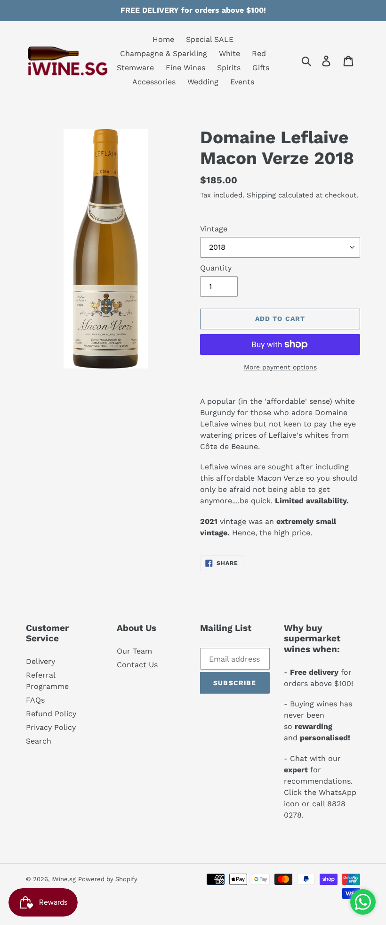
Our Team (134, 651)
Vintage (213, 228)
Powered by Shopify (107, 879)
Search (38, 741)
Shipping (261, 195)
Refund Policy (51, 713)
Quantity (216, 267)
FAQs (35, 700)
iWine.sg (63, 879)
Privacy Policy (51, 727)
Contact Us (137, 664)
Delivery (40, 661)
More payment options (280, 367)
